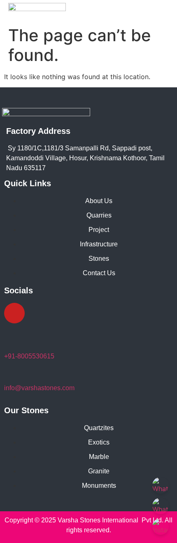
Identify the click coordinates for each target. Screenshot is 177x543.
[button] (166, 14)
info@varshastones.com (39, 387)
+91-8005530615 (29, 356)
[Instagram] (14, 313)
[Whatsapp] (39, 313)
